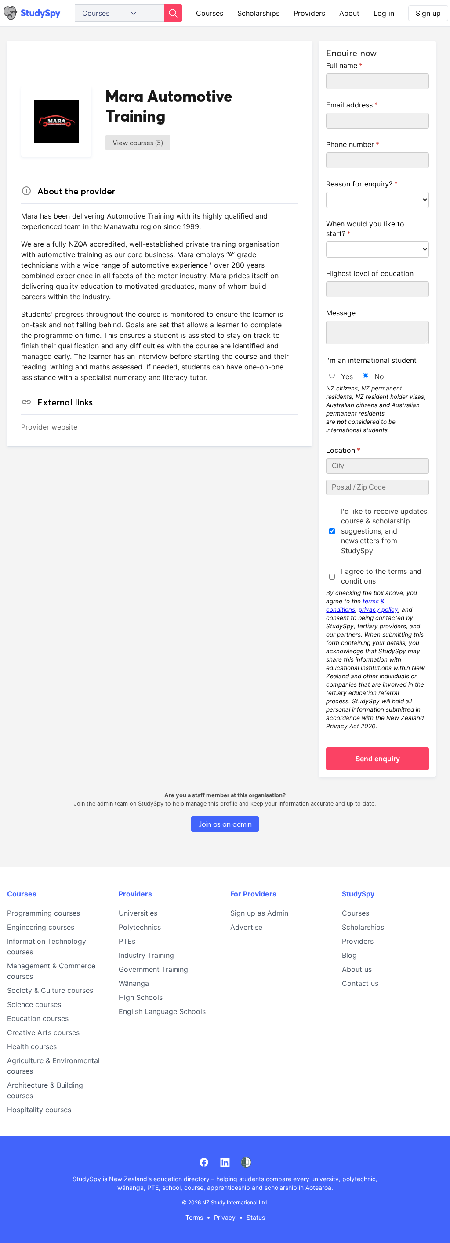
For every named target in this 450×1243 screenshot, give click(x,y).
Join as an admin (225, 824)
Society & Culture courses (50, 990)
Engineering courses (40, 927)
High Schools (141, 997)
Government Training (153, 969)
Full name (358, 65)
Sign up (428, 13)
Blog (349, 955)
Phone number (366, 144)
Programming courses (43, 913)
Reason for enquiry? (375, 183)
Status (256, 1217)
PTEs (127, 941)
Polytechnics (140, 927)
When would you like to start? (365, 228)
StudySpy (358, 893)
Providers (309, 13)
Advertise (246, 927)
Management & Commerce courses (51, 971)
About (349, 13)
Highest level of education (370, 273)
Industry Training (146, 955)
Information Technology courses (46, 946)
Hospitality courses (39, 1109)
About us (357, 969)
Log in (384, 13)
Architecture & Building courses (45, 1090)
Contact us (360, 983)
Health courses (32, 1046)
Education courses (38, 1018)
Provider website (49, 427)
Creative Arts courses (43, 1032)
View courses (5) (137, 142)
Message (341, 312)
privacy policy (378, 609)
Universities (138, 913)
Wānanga (134, 983)
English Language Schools (162, 1011)
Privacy (225, 1217)
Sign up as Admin (259, 913)
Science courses (34, 1004)
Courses (209, 13)
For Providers (253, 893)
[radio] (332, 375)
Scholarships (258, 13)
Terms (194, 1217)
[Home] (32, 13)
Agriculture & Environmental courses (53, 1065)
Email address (366, 104)
